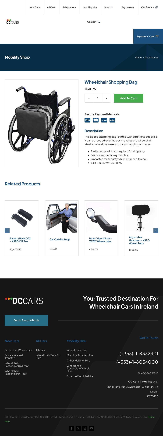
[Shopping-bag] (41, 125)
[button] (7, 230)
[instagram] (84, 428)
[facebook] (71, 428)
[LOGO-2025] (12, 20)
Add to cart (128, 98)
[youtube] (91, 428)
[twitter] (78, 428)
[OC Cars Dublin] (24, 298)
